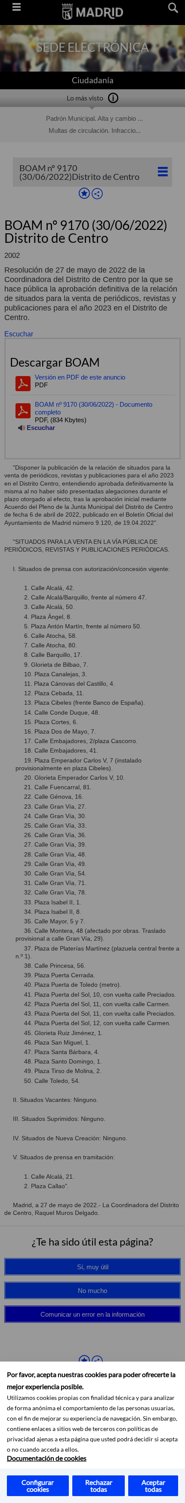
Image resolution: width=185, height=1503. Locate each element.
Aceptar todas (153, 1485)
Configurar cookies (38, 1485)
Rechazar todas (98, 1485)
